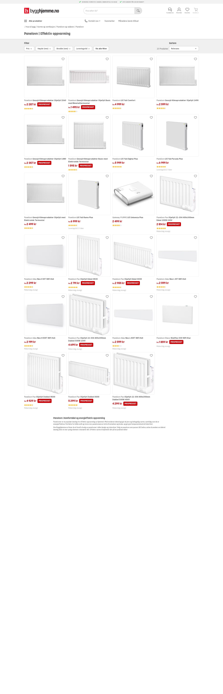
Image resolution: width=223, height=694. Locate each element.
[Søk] (138, 10)
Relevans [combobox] (175, 48)
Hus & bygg (31, 27)
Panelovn (80, 27)
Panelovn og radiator (65, 27)
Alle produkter (35, 21)
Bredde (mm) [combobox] (62, 48)
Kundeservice (170, 12)
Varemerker (110, 21)
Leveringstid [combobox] (81, 48)
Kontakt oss (93, 21)
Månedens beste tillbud (128, 21)
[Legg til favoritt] (63, 59)
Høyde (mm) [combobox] (43, 48)
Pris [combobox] (28, 48)
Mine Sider (179, 12)
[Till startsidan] (41, 10)
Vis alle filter (101, 48)
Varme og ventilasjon (46, 27)
